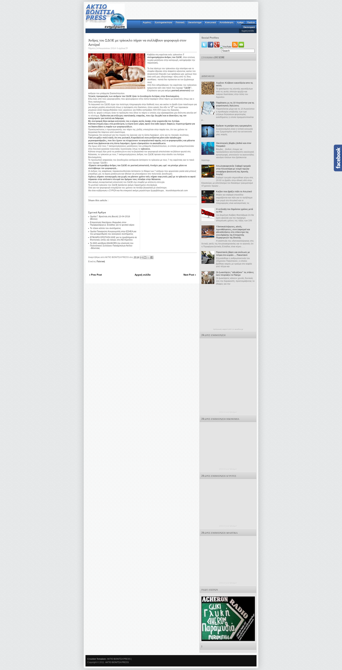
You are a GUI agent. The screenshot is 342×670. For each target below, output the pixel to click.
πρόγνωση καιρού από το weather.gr (228, 329)
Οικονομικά (249, 27)
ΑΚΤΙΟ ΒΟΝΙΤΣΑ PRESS (119, 659)
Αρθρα (240, 22)
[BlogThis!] (145, 257)
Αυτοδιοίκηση (226, 22)
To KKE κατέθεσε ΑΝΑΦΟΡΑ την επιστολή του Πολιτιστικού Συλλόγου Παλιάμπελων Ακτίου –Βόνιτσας (111, 246)
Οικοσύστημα (194, 22)
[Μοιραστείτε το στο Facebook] (152, 257)
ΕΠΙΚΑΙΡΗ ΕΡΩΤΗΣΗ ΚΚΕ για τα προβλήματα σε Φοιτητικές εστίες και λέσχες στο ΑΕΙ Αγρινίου (113, 238)
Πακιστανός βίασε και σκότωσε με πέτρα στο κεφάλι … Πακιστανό (233, 253)
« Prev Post (95, 274)
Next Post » (189, 274)
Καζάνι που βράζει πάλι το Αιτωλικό (234, 191)
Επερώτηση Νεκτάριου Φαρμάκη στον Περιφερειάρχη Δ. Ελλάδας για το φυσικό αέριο (112, 223)
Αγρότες (147, 22)
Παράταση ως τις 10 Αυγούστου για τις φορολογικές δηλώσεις (235, 104)
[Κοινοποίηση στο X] (148, 257)
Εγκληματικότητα (163, 22)
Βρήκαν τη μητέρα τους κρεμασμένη (234, 126)
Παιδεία (251, 22)
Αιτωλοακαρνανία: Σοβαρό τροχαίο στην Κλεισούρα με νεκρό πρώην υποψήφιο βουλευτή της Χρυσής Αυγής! (233, 170)
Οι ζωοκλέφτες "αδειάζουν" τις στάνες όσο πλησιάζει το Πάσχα (235, 273)
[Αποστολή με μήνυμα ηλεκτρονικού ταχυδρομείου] (141, 257)
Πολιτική (180, 22)
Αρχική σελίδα (247, 30)
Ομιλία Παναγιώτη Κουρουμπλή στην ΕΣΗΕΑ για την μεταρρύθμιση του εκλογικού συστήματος (113, 232)
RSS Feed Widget (228, 412)
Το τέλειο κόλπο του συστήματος (105, 228)
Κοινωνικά (210, 22)
